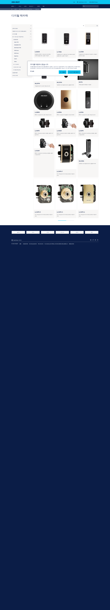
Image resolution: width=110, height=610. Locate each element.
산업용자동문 (15, 72)
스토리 (25, 6)
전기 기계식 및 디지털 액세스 (18, 36)
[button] (15, 6)
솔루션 (12, 6)
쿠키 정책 (67, 68)
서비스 (20, 6)
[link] (74, 2)
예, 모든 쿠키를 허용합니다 (74, 72)
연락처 (38, 6)
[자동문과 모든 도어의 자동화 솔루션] (31, 31)
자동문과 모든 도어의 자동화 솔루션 (19, 31)
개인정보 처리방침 (73, 68)
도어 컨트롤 (14, 34)
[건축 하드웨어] (31, 28)
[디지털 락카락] (31, 39)
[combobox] (90, 6)
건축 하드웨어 (15, 28)
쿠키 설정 (32, 71)
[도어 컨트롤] (31, 34)
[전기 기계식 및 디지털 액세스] (31, 36)
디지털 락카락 (15, 39)
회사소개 (31, 6)
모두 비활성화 (62, 72)
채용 (43, 6)
